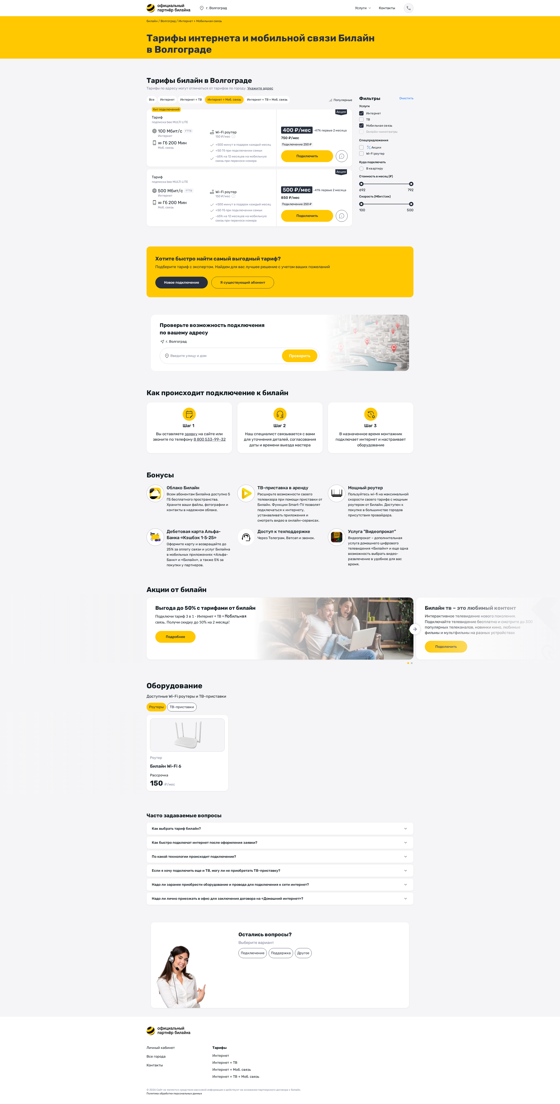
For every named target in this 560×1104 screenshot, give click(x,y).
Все (151, 99)
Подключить (307, 156)
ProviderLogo (168, 8)
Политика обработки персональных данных (174, 1093)
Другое (303, 953)
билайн (152, 21)
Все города (156, 1056)
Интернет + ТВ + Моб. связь (267, 99)
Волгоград (168, 21)
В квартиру (374, 168)
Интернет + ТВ (191, 99)
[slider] (361, 184)
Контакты (387, 8)
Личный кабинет (161, 1048)
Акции (376, 147)
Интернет (167, 99)
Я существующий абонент (242, 282)
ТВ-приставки (182, 707)
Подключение (252, 953)
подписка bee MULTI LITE (170, 122)
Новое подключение (181, 282)
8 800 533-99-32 (210, 439)
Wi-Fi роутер (375, 153)
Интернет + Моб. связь (224, 99)
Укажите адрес (260, 88)
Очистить (406, 98)
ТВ (368, 119)
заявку (191, 433)
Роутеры (156, 707)
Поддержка (281, 953)
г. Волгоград (176, 341)
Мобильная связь (379, 126)
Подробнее (175, 637)
